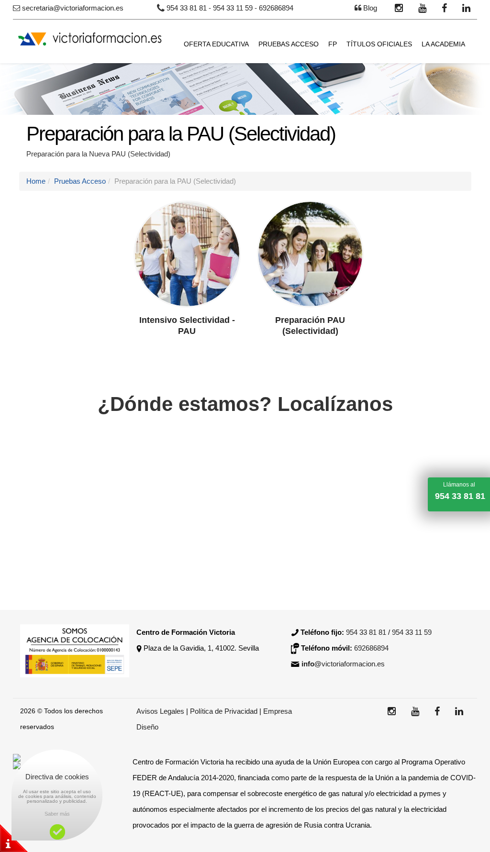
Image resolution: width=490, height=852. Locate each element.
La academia (443, 44)
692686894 (276, 8)
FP (332, 44)
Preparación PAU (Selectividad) (310, 325)
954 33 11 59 (233, 8)
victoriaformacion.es (343, 664)
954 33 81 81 (187, 8)
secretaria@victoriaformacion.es (72, 8)
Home (35, 181)
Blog (370, 8)
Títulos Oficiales (379, 44)
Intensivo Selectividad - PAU (187, 325)
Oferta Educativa (216, 44)
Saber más (57, 814)
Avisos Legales (160, 711)
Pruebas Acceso (288, 44)
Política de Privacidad (224, 711)
